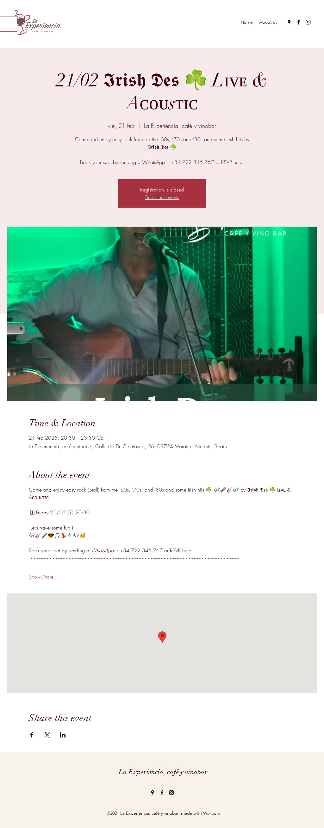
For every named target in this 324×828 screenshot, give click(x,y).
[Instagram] (308, 22)
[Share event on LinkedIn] (63, 734)
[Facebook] (299, 22)
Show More (41, 576)
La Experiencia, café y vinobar (163, 772)
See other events (162, 197)
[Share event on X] (47, 734)
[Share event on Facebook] (32, 734)
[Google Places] (289, 22)
